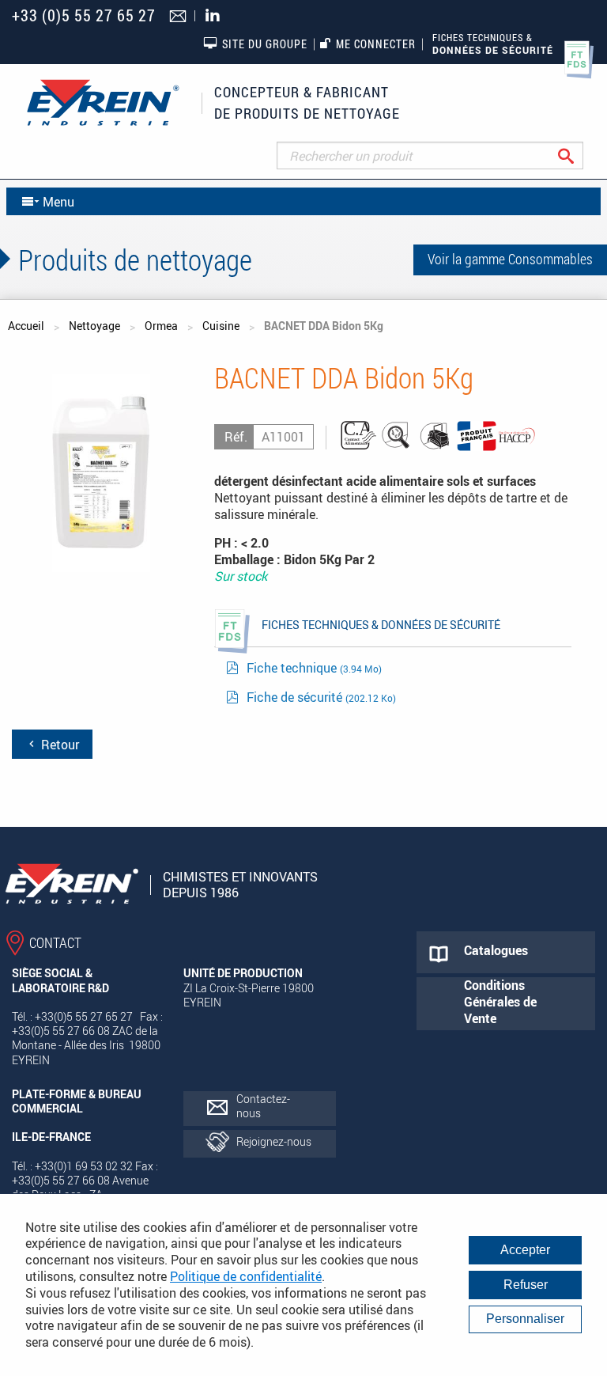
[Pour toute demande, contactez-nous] (180, 17)
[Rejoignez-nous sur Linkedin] (216, 16)
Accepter (525, 1250)
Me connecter (376, 43)
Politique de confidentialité (246, 1276)
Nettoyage (94, 325)
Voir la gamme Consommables (510, 258)
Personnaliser (525, 1318)
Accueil (26, 325)
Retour (58, 744)
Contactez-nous (263, 1105)
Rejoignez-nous (273, 1141)
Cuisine (220, 325)
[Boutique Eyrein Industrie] (103, 103)
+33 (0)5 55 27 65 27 (84, 15)
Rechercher (578, 155)
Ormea (161, 325)
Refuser (525, 1284)
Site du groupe (264, 43)
